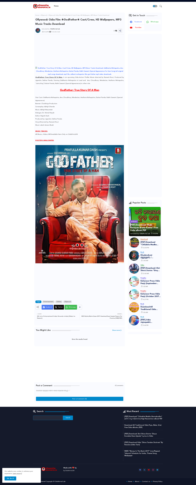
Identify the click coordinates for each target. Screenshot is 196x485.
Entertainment (48, 301)
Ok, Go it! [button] (10, 478)
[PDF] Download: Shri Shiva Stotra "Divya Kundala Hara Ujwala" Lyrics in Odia (150, 269)
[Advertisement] (79, 51)
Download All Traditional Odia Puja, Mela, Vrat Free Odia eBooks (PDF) (150, 308)
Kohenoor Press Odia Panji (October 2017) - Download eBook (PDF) (150, 295)
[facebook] (140, 469)
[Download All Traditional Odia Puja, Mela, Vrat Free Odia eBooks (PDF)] (134, 307)
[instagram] (153, 469)
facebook (138, 22)
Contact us (146, 481)
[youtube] (148, 469)
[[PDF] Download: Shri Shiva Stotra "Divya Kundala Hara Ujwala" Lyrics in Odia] (134, 268)
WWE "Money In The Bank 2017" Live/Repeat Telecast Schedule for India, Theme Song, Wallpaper (142, 453)
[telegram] (157, 469)
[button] (155, 6)
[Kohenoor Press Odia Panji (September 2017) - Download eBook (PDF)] (134, 281)
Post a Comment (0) (79, 399)
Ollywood (44, 15)
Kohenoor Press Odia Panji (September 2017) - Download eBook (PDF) (150, 282)
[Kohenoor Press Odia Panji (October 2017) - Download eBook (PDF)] (134, 294)
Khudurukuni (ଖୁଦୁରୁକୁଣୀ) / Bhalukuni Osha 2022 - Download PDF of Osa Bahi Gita (151, 256)
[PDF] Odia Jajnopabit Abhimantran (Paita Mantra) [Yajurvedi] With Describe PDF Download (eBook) (150, 321)
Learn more (16, 473)
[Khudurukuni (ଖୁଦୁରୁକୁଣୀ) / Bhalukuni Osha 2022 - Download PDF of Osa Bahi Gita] (134, 255)
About (137, 481)
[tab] (56, 6)
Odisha (58, 301)
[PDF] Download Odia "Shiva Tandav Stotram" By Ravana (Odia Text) (143, 444)
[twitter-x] (144, 469)
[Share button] (80, 307)
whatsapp (155, 22)
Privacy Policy (157, 481)
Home (56, 6)
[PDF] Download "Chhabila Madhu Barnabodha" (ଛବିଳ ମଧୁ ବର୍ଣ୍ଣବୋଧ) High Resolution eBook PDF (151, 243)
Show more (116, 330)
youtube (138, 27)
